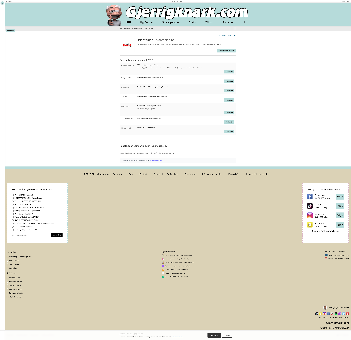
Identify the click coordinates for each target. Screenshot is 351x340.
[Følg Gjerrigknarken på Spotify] (336, 313)
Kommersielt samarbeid (257, 174)
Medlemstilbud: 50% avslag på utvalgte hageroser (154, 87)
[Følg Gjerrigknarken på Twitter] (343, 313)
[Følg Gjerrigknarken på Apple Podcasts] (339, 313)
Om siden (117, 174)
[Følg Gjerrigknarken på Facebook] (328, 313)
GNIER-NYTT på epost (23, 195)
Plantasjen (149, 28)
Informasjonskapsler (212, 174)
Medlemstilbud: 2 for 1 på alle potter (149, 106)
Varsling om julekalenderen (25, 229)
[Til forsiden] (187, 12)
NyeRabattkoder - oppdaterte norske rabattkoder (179, 262)
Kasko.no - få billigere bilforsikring (175, 273)
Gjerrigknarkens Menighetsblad (27, 211)
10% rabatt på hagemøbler (146, 128)
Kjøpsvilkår (233, 174)
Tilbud (209, 22)
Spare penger (170, 22)
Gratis (192, 22)
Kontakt (143, 174)
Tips (131, 174)
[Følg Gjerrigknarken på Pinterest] (347, 313)
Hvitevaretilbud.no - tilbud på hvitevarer (176, 276)
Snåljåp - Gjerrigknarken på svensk (339, 255)
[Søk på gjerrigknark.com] (245, 22)
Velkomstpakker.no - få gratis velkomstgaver (178, 259)
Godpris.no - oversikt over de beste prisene (177, 266)
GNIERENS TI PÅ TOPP (23, 214)
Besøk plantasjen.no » (226, 50)
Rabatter (228, 22)
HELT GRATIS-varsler (23, 204)
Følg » (339, 196)
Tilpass (227, 335)
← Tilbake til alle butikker (227, 35)
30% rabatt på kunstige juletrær (147, 65)
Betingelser (172, 174)
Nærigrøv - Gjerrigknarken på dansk (338, 258)
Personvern (190, 174)
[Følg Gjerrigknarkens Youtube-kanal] (332, 313)
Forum (149, 22)
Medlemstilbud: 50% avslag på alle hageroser (152, 96)
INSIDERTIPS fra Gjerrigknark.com (28, 198)
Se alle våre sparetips (156, 160)
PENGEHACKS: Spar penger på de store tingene (34, 223)
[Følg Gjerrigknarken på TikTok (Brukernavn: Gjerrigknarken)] (316, 313)
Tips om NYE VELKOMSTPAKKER (27, 201)
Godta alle (214, 335)
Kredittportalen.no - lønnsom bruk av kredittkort (179, 255)
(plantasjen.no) (165, 40)
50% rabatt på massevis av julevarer (149, 118)
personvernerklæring (178, 337)
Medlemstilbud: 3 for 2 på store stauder (150, 77)
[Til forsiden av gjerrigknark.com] (114, 15)
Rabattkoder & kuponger (133, 28)
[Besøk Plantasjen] (127, 45)
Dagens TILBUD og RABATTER (26, 217)
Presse (157, 174)
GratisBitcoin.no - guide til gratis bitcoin (176, 269)
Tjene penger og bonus (23, 226)
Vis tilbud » (229, 71)
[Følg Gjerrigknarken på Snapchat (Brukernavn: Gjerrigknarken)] (320, 313)
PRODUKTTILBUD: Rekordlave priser (29, 207)
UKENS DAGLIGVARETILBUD (26, 220)
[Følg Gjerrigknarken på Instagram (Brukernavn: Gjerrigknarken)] (324, 313)
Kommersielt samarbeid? (325, 231)
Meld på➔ (56, 235)
